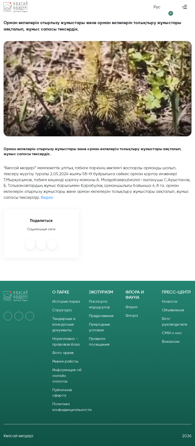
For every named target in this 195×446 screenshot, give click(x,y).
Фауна (132, 307)
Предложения (101, 315)
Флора (132, 315)
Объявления (173, 310)
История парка (66, 301)
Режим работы (65, 361)
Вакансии (171, 341)
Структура (62, 310)
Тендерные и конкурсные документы (63, 324)
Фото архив (63, 352)
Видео (47, 197)
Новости (169, 301)
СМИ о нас (172, 333)
